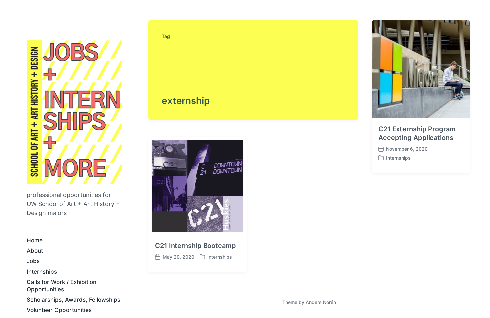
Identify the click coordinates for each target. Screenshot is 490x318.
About (35, 250)
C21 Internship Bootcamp (195, 246)
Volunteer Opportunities (59, 310)
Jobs (33, 261)
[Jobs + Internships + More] (74, 112)
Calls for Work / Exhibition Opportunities (61, 285)
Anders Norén (321, 302)
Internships (42, 271)
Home (35, 240)
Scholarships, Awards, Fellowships (73, 299)
